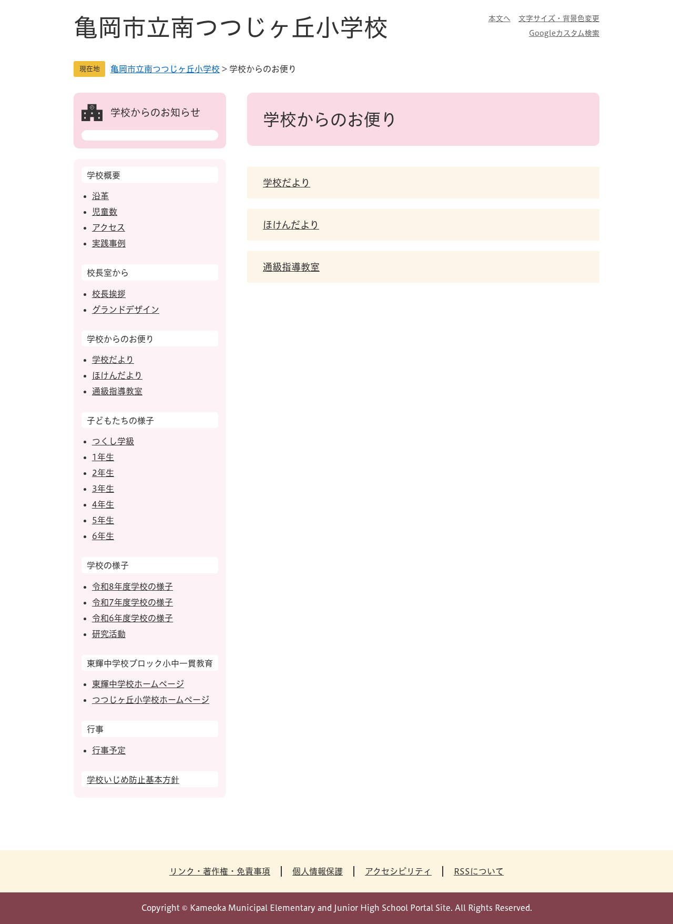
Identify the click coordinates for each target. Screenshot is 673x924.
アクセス (108, 227)
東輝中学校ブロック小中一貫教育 (150, 663)
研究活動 (109, 634)
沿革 (100, 196)
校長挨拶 (109, 294)
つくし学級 (113, 441)
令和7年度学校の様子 (132, 602)
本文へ (499, 18)
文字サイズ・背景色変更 (558, 18)
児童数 (104, 211)
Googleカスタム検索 (564, 33)
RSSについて (479, 871)
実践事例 (109, 243)
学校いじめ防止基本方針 (133, 780)
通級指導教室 (291, 267)
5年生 (103, 520)
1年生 (103, 457)
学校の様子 (108, 565)
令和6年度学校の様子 (132, 618)
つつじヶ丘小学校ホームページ (150, 700)
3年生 (103, 488)
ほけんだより (291, 225)
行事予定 (109, 750)
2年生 (103, 473)
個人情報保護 (317, 871)
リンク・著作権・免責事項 (219, 871)
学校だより (286, 182)
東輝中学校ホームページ (138, 684)
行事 (95, 729)
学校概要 (103, 175)
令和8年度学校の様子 (132, 586)
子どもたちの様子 (120, 420)
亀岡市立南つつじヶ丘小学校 (231, 27)
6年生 (103, 536)
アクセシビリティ (398, 871)
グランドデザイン (125, 309)
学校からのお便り (120, 339)
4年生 (103, 504)
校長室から (108, 273)
